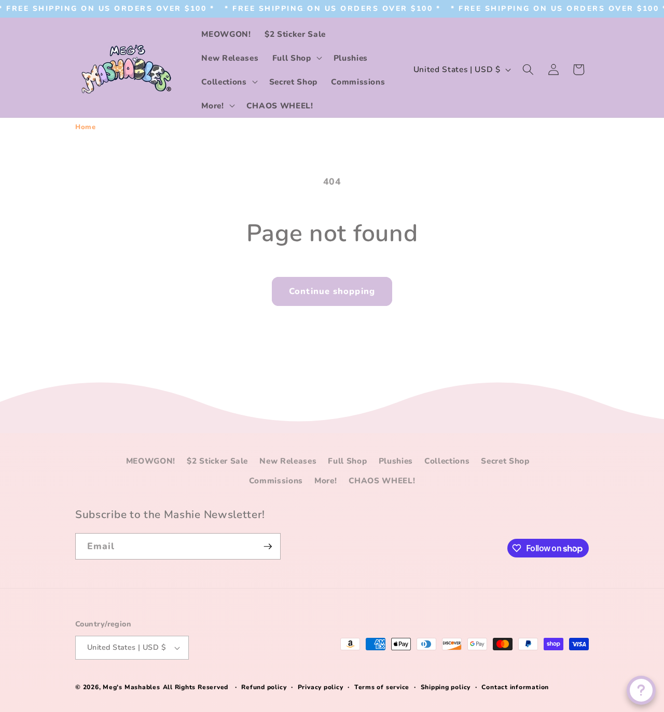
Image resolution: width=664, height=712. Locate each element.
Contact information (515, 687)
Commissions (276, 480)
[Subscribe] (267, 546)
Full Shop (347, 460)
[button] (296, 57)
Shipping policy (446, 687)
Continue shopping (332, 291)
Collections (446, 460)
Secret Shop (505, 460)
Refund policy (263, 687)
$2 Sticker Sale (217, 460)
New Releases (287, 460)
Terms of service (381, 687)
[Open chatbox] (641, 690)
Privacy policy (320, 687)
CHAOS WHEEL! (382, 480)
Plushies (396, 460)
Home (85, 127)
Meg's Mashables (131, 687)
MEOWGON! (150, 460)
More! (325, 480)
